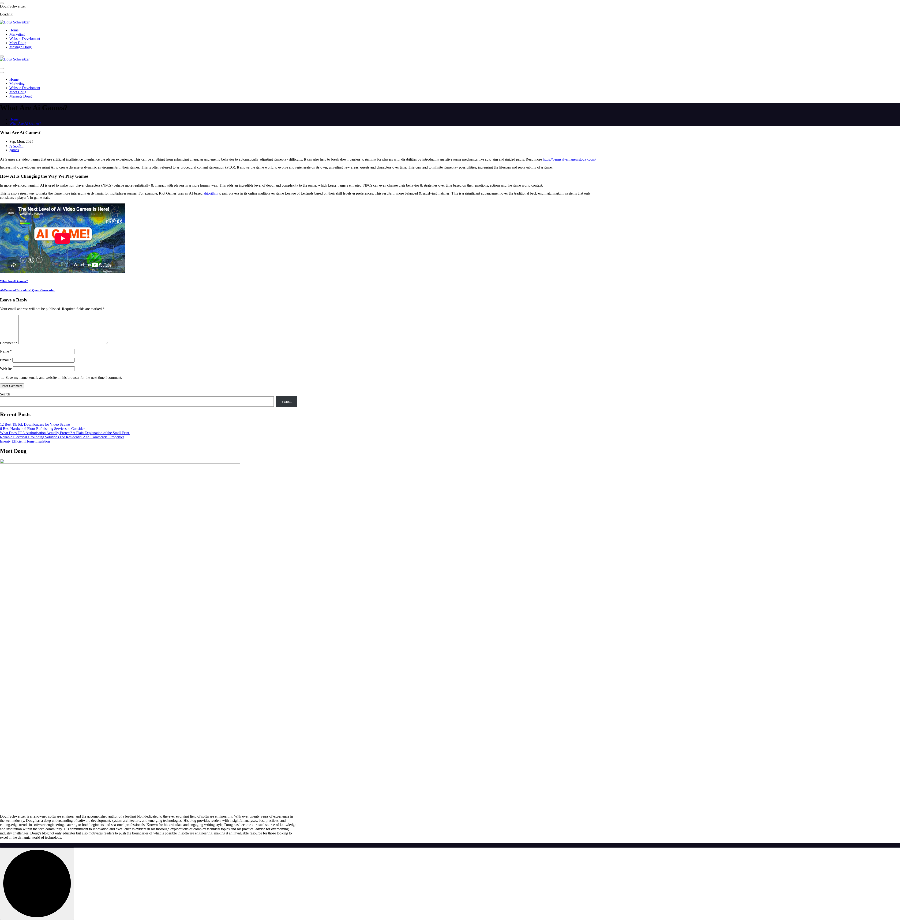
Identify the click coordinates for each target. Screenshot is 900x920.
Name (6, 351)
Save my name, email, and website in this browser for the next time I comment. (64, 377)
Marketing (17, 34)
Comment (8, 343)
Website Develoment (24, 39)
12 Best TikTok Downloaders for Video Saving (35, 424)
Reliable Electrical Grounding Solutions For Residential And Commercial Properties (62, 437)
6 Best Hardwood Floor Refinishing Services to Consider (42, 429)
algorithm (210, 193)
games (14, 150)
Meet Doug (17, 43)
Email (5, 360)
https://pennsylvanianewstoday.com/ (569, 159)
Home (14, 30)
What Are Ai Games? (25, 123)
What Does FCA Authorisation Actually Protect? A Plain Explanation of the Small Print (65, 433)
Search (5, 394)
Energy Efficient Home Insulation (25, 441)
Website (6, 369)
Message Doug (20, 47)
